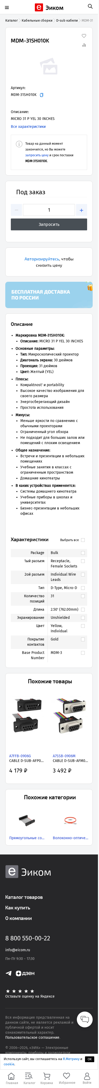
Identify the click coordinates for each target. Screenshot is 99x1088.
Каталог (11, 20)
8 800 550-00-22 (27, 938)
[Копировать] (42, 95)
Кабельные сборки (37, 20)
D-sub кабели (67, 20)
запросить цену (37, 155)
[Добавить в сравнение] (84, 45)
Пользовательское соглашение (32, 1037)
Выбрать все (69, 540)
